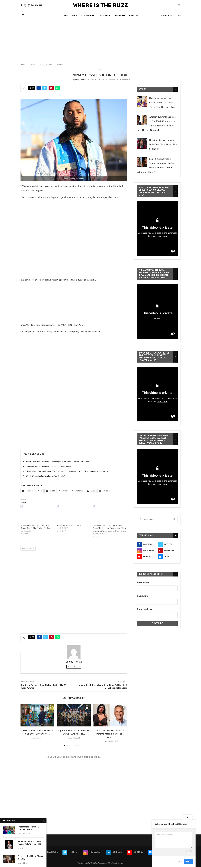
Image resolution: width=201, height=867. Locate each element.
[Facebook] (21, 5)
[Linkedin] (32, 5)
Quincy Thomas (79, 79)
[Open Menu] (23, 15)
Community (120, 15)
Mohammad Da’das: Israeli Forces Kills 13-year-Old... (30, 842)
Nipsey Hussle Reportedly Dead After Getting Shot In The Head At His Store (36, 526)
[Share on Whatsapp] (57, 88)
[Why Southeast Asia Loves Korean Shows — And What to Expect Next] (74, 715)
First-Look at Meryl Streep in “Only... (30, 857)
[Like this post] (33, 88)
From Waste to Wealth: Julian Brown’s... (28, 828)
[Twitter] (25, 5)
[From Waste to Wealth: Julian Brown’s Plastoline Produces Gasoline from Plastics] (9, 830)
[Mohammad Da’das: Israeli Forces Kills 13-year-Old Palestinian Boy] (9, 844)
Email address (144, 609)
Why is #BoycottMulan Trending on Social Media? (45, 476)
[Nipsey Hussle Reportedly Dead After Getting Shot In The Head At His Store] (37, 514)
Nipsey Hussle (28, 549)
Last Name (142, 596)
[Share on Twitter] (44, 88)
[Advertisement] (100, 40)
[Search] (179, 5)
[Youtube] (36, 5)
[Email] (40, 5)
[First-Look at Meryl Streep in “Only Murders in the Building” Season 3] (9, 859)
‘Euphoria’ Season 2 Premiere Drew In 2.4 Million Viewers (49, 466)
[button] (24, 724)
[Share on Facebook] (39, 88)
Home (65, 15)
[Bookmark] (50, 707)
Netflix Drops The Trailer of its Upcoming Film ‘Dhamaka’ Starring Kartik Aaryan (58, 461)
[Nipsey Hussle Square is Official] (73, 514)
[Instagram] (29, 5)
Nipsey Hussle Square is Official (69, 525)
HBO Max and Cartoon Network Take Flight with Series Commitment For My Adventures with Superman (67, 471)
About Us (133, 15)
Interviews (105, 15)
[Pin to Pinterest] (51, 88)
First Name (143, 582)
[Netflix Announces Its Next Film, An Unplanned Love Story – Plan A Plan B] (37, 715)
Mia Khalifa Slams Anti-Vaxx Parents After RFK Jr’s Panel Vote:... (110, 733)
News (74, 15)
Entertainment (88, 15)
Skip (180, 861)
